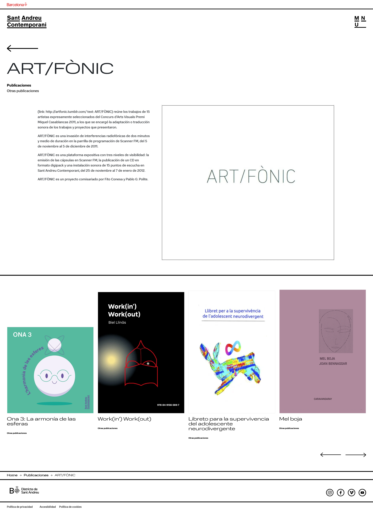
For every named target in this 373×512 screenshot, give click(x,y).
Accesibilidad (48, 507)
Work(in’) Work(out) (124, 419)
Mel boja (290, 419)
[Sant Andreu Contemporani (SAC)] (27, 22)
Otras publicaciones (23, 91)
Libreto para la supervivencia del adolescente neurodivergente (228, 424)
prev (330, 454)
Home (12, 475)
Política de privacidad (20, 507)
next (355, 455)
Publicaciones (36, 475)
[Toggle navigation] (360, 22)
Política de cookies (70, 507)
